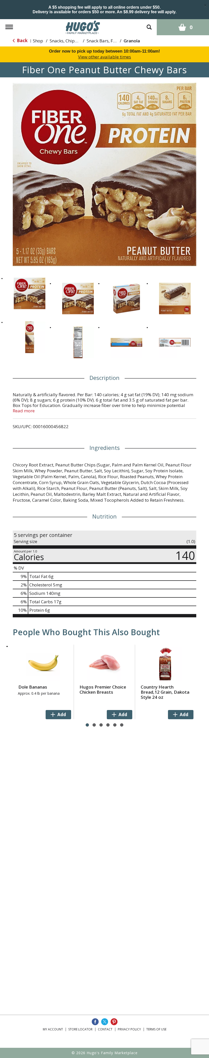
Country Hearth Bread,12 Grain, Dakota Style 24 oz (165, 692)
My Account (53, 1029)
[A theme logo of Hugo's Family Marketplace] (83, 27)
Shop (38, 41)
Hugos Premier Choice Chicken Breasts (103, 689)
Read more (24, 410)
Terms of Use (156, 1029)
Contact (105, 1029)
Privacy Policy (129, 1029)
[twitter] (104, 1021)
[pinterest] (114, 1021)
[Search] (149, 24)
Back (22, 40)
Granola (132, 41)
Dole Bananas (32, 687)
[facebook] (95, 1021)
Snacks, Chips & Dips (70, 41)
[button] (29, 293)
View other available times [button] (104, 57)
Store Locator (80, 1029)
